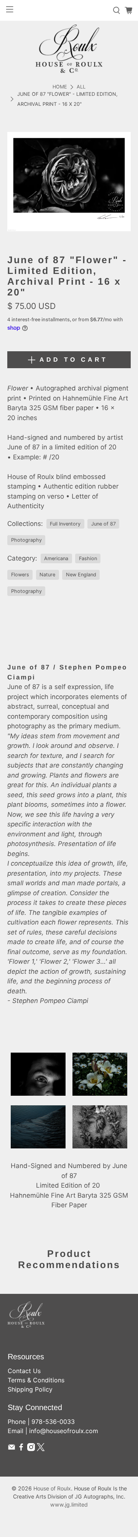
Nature (47, 574)
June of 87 (103, 524)
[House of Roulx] (69, 49)
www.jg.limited (69, 1504)
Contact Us (24, 1371)
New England (81, 574)
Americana (56, 558)
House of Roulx (52, 1488)
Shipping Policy (30, 1389)
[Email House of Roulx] (11, 1449)
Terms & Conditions (36, 1380)
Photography (26, 540)
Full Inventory (65, 524)
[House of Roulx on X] (40, 1449)
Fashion (88, 558)
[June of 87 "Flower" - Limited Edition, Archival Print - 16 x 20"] (69, 181)
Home (60, 87)
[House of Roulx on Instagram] (31, 1449)
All (81, 87)
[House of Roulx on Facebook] (21, 1449)
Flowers (20, 574)
